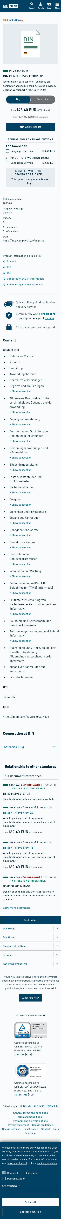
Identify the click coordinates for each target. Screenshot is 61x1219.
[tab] (30, 747)
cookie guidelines (47, 1163)
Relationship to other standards (25, 284)
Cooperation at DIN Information (25, 278)
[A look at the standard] (30, 41)
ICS (8, 266)
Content (11, 261)
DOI (8, 272)
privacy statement (17, 1163)
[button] (40, 6)
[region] (30, 1168)
